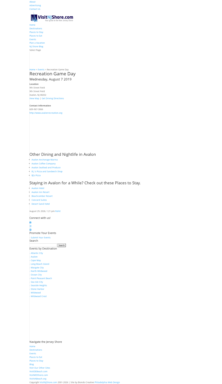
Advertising (35, 5)
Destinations (35, 28)
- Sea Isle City (36, 281)
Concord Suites (39, 199)
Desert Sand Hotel (41, 203)
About (32, 1)
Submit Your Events (41, 237)
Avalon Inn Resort (40, 192)
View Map (34, 98)
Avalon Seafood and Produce (46, 167)
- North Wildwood (38, 271)
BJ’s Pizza (36, 175)
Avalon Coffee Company (44, 163)
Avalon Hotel (38, 188)
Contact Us (34, 9)
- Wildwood (35, 292)
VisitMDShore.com (38, 375)
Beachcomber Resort (42, 196)
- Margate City (36, 267)
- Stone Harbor (36, 289)
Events (32, 39)
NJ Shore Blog (36, 46)
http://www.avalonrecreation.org (45, 112)
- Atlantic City (36, 253)
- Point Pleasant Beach (40, 278)
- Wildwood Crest (38, 296)
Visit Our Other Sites (39, 367)
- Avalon (33, 256)
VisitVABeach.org (37, 378)
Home (32, 24)
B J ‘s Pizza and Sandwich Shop (47, 171)
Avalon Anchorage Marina (45, 159)
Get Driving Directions (53, 98)
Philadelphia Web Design (107, 382)
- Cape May (35, 260)
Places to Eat (35, 35)
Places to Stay (36, 32)
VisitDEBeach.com (38, 371)
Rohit (58, 211)
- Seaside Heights (38, 285)
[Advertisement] (52, 133)
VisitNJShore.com (48, 382)
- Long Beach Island (39, 263)
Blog (31, 364)
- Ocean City (35, 274)
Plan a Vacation (37, 42)
